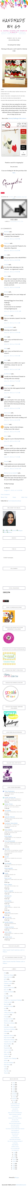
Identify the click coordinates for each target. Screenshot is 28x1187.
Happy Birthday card (15, 1132)
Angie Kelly (7, 906)
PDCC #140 (15, 1135)
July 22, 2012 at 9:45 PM (12, 271)
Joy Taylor (7, 849)
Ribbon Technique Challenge (15, 1114)
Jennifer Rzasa (8, 937)
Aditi (5, 1069)
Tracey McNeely (8, 327)
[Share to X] (14, 219)
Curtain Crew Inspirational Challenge (13, 1000)
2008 (13, 1168)
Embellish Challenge (9, 1027)
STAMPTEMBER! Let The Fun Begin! (13, 837)
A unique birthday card (15, 1103)
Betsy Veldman (8, 884)
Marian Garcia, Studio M (11, 473)
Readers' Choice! (15, 1146)
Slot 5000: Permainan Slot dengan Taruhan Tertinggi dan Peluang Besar (13, 844)
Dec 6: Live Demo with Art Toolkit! (13, 864)
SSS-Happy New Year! (10, 918)
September (14, 1098)
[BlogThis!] (12, 219)
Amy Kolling (7, 810)
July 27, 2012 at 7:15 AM (12, 457)
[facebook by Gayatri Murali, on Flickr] (13, 530)
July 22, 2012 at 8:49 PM (12, 260)
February (14, 1159)
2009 (13, 1167)
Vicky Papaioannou (9, 791)
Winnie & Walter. (8, 981)
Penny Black (7, 996)
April (14, 1155)
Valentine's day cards (9, 1041)
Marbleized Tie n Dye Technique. (15, 1118)
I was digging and (15, 1150)
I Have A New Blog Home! (11, 869)
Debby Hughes (8, 836)
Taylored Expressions (9, 987)
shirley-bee (7, 315)
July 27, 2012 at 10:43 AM (12, 468)
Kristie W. (7, 445)
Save (3, 192)
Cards (5, 1033)
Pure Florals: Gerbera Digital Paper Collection (15, 1128)
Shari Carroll (7, 878)
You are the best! (15, 1134)
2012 (13, 1091)
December (14, 1093)
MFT (18, 221)
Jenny (5, 360)
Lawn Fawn (7, 1014)
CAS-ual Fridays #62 (15, 1121)
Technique (6, 1056)
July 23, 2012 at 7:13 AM (12, 392)
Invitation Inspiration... (10, 923)
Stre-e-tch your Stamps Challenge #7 (15, 1141)
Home (6, 30)
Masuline (6, 1046)
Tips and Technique (8, 1062)
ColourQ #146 (15, 1116)
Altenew (6, 1010)
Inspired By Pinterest (15, 1105)
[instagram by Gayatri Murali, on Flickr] (19, 530)
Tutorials (6, 1073)
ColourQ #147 (15, 1109)
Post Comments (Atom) (14, 501)
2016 (13, 1084)
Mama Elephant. (8, 1044)
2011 (13, 1163)
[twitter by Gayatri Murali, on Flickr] (8, 530)
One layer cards (15, 1119)
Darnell (6, 461)
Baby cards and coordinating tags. (15, 1112)
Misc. (5, 1025)
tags (5, 1008)
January (14, 1161)
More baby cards (15, 1110)
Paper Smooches (8, 1037)
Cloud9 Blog (15, 1143)
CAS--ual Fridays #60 (15, 1148)
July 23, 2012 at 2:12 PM (12, 408)
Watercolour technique (9, 1023)
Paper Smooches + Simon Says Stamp (14, 933)
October (14, 1096)
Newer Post (4, 497)
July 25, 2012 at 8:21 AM (12, 441)
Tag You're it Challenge (9, 1029)
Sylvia (6, 397)
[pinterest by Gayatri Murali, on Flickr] (9, 532)
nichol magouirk (8, 868)
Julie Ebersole (7, 896)
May (14, 1154)
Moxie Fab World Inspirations (15, 1123)
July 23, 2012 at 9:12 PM (12, 431)
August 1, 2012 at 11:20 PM (13, 490)
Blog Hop (6, 1004)
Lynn (5, 255)
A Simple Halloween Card (11, 928)
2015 (13, 1086)
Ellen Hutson (7, 1064)
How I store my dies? (15, 1125)
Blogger (17, 1177)
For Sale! (22, 33)
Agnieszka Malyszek (9, 817)
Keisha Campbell (8, 891)
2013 (13, 1089)
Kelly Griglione (8, 830)
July (14, 1102)
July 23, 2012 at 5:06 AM (12, 344)
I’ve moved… (8, 897)
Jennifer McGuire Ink (10, 797)
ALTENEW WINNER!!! (9, 902)
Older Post (24, 497)
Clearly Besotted (8, 1002)
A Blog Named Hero (9, 1012)
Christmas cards (7, 983)
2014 (13, 1088)
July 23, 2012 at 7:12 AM (12, 381)
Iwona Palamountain (9, 841)
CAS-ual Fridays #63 (15, 1107)
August (14, 1100)
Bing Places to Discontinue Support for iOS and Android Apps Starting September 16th (13, 852)
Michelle (6, 231)
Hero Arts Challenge (15, 1126)
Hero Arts (6, 989)
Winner (5, 1060)
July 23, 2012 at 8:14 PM (12, 420)
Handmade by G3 (14, 23)
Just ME (6, 857)
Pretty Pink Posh (8, 977)
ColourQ (13, 221)
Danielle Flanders (8, 922)
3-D (5, 994)
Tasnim (6, 873)
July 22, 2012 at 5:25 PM (12, 250)
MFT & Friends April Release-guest (13, 892)
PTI (5, 973)
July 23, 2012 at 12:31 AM (12, 311)
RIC (5, 998)
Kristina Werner (8, 804)
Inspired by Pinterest (9, 1035)
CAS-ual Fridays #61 (15, 1137)
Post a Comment (5, 494)
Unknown (7, 243)
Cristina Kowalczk (9, 927)
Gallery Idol (7, 1054)
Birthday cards (7, 1021)
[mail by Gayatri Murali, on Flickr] (4, 530)
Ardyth (6, 264)
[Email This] (11, 219)
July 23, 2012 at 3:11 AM (12, 323)
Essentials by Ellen (8, 1019)
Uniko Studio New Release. (15, 1139)
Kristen (6, 292)
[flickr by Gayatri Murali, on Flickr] (4, 532)
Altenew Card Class (10, 938)
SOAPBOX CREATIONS (11, 823)
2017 (14, 1082)
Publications (7, 1031)
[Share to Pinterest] (17, 219)
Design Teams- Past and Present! (14, 32)
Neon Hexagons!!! (15, 1130)
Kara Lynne (7, 413)
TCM (22, 221)
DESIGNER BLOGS (21, 1185)
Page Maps (6, 1071)
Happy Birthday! (15, 1144)
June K (6, 276)
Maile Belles (7, 912)
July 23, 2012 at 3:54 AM (12, 332)
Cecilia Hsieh (7, 385)
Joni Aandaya (7, 901)
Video (5, 1066)
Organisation (7, 1048)
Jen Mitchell (7, 374)
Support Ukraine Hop (10, 874)
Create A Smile (7, 1050)
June (14, 1152)
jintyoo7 (6, 424)
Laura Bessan (7, 917)
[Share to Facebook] (15, 219)
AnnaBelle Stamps (8, 1006)
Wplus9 (6, 985)
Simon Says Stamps (8, 975)
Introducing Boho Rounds (11, 913)
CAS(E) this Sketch (8, 991)
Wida (5, 337)
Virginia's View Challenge (10, 1058)
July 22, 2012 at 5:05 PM (12, 239)
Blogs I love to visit (8, 33)
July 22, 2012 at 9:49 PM (12, 287)
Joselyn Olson (7, 932)
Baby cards (6, 1052)
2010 (13, 1165)
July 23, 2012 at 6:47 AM (12, 369)
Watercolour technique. (9, 1039)
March (14, 1157)
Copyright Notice (17, 30)
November (14, 1095)
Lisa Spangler (7, 863)
